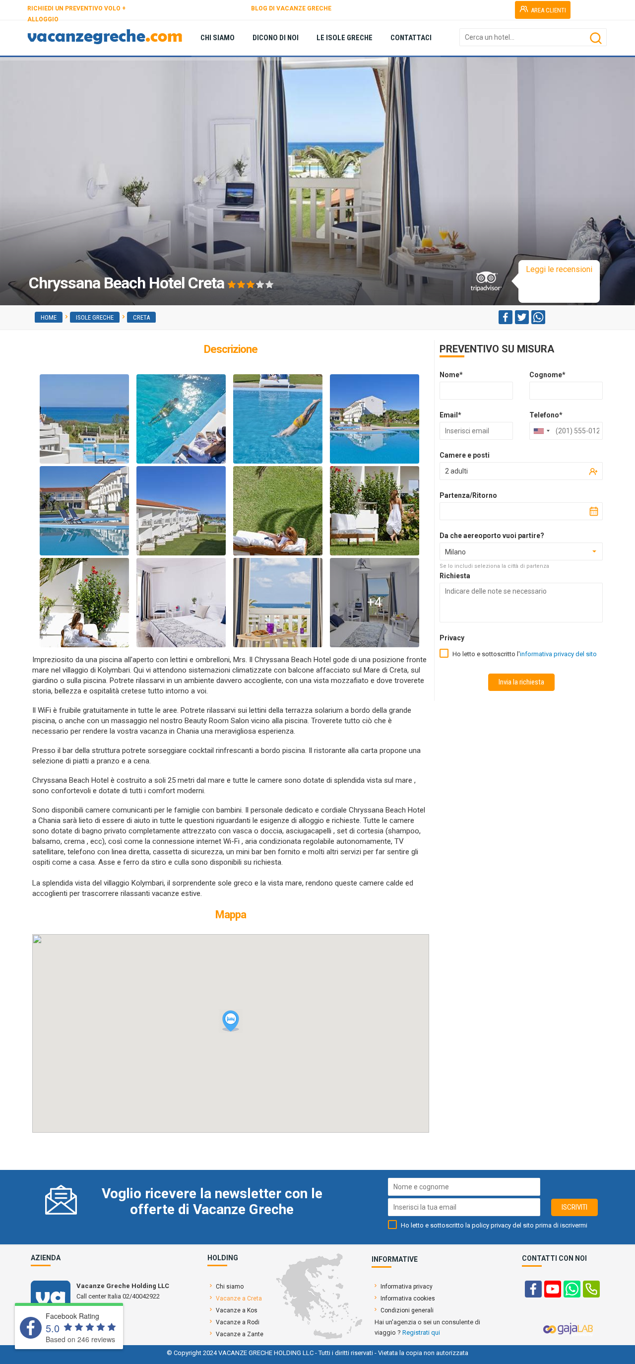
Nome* (451, 375)
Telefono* (546, 415)
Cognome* (547, 375)
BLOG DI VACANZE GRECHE (291, 8)
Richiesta (455, 576)
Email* (450, 415)
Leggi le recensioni (559, 269)
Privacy (452, 638)
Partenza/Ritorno (468, 495)
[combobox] (541, 430)
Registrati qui (421, 1332)
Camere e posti (465, 455)
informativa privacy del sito (558, 654)
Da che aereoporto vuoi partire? (492, 536)
